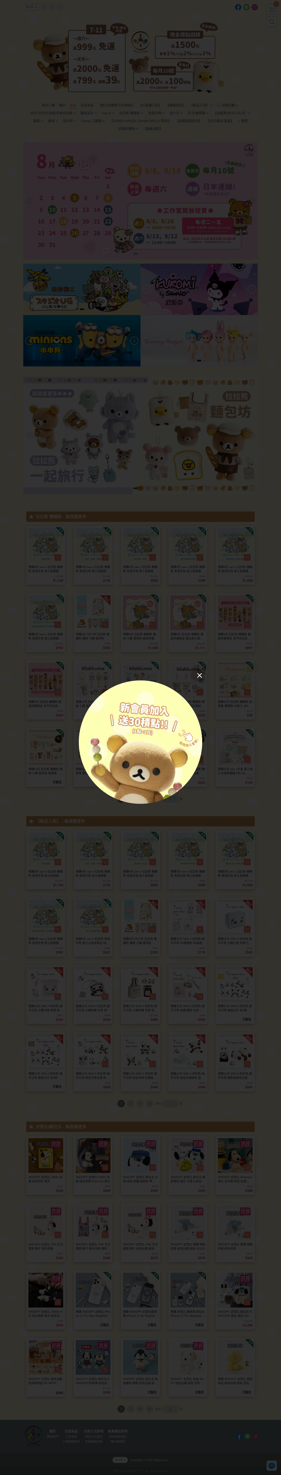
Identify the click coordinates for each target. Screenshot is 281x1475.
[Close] (199, 675)
